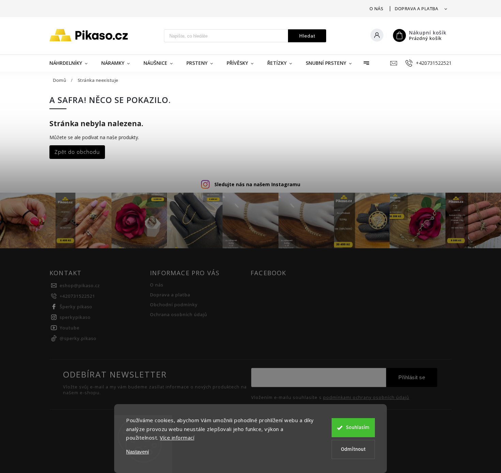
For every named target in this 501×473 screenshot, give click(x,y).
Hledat (307, 36)
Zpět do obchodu (77, 152)
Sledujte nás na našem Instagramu (257, 184)
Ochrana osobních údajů (178, 314)
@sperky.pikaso (78, 338)
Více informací (177, 437)
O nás (376, 8)
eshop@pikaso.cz (80, 286)
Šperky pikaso (76, 307)
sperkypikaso (75, 317)
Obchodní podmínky (174, 305)
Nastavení (137, 451)
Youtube (69, 328)
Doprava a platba (416, 8)
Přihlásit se (411, 377)
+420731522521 (77, 296)
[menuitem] (71, 63)
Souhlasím (357, 427)
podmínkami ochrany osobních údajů (366, 397)
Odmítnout (353, 449)
